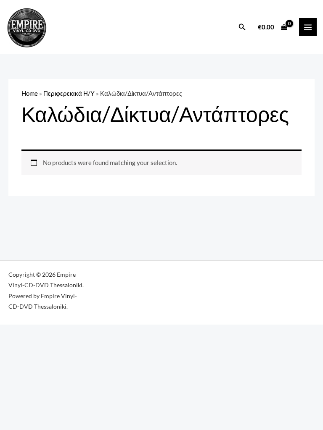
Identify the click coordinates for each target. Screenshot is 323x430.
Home (29, 93)
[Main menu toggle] (308, 27)
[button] (242, 27)
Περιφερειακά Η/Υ (69, 93)
